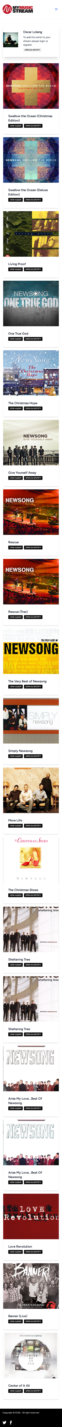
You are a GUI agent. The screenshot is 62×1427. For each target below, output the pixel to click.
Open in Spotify (32, 50)
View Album (15, 126)
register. (27, 44)
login (42, 41)
